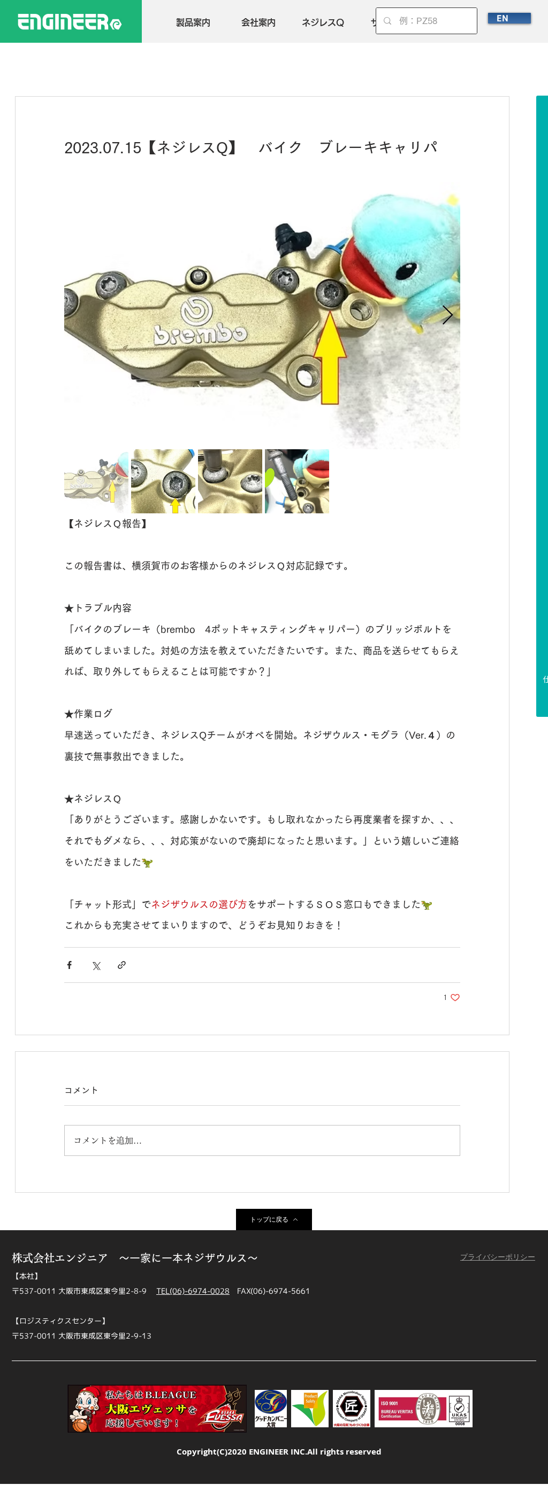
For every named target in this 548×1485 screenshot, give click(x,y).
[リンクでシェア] (122, 965)
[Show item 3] (230, 481)
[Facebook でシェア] (69, 965)
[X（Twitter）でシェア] (95, 965)
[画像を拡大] (262, 315)
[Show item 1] (96, 481)
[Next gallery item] (448, 316)
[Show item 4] (297, 481)
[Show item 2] (163, 481)
